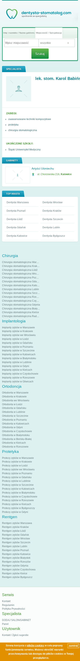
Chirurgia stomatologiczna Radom (21, 316)
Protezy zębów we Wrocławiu (18, 469)
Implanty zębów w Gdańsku (17, 342)
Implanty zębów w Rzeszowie (18, 377)
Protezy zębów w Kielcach (16, 504)
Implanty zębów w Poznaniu (17, 346)
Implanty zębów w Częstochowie (20, 373)
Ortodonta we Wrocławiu (15, 400)
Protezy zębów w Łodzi (15, 465)
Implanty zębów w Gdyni (15, 366)
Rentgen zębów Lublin (14, 546)
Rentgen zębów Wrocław (16, 538)
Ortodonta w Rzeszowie (15, 446)
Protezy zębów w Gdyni (15, 512)
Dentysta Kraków (51, 210)
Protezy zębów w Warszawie (18, 458)
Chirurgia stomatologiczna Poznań (21, 277)
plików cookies (35, 645)
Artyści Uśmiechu (43, 168)
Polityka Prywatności (13, 608)
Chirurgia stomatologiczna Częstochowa (24, 300)
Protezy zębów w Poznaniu (17, 473)
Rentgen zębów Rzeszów (16, 561)
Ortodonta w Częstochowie (17, 431)
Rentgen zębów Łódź (14, 530)
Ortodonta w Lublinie (13, 412)
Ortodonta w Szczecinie (15, 415)
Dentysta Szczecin (52, 219)
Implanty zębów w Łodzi (15, 339)
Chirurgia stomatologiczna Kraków (21, 266)
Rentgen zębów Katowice (16, 554)
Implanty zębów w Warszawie (18, 327)
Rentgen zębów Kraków (15, 527)
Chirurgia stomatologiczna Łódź (20, 270)
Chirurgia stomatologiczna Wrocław (22, 273)
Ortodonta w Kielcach (14, 442)
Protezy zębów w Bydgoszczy (18, 508)
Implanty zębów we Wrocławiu (19, 335)
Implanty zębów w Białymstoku (19, 358)
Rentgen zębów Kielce (14, 573)
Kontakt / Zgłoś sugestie (15, 635)
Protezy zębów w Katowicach (18, 488)
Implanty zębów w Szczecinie (18, 350)
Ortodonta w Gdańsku (14, 408)
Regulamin (8, 605)
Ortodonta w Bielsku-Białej (17, 439)
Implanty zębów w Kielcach (17, 369)
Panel (5, 624)
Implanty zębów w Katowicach (18, 354)
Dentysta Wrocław (52, 202)
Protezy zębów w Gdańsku (17, 477)
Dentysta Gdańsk (16, 227)
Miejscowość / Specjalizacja (49, 33)
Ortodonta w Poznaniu (14, 419)
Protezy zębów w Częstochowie (19, 496)
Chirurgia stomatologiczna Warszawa (23, 262)
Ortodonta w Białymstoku (16, 435)
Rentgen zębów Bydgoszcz (17, 577)
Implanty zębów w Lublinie (17, 362)
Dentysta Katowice (17, 235)
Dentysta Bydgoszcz (53, 235)
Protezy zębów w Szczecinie (18, 484)
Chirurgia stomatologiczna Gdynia (21, 304)
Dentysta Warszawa (18, 202)
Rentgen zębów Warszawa (17, 523)
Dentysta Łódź (15, 219)
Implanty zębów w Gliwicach (17, 381)
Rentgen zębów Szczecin (16, 542)
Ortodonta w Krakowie (14, 396)
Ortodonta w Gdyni (12, 427)
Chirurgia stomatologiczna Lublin (20, 289)
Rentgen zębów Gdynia (15, 565)
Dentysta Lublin (51, 227)
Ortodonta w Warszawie (15, 392)
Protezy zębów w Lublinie (16, 481)
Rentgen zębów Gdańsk (15, 534)
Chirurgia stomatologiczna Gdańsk (21, 281)
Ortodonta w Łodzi (12, 404)
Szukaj (40, 53)
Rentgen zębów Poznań (15, 550)
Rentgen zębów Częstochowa (18, 569)
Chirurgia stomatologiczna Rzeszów (22, 296)
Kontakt (6, 601)
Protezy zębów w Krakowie (17, 461)
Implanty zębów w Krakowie (17, 331)
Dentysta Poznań (16, 210)
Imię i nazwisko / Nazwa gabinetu (19, 33)
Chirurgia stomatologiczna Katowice (22, 285)
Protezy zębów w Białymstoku (18, 492)
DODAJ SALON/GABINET (16, 620)
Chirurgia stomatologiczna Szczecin (22, 293)
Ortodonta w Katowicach (15, 423)
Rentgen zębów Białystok (16, 557)
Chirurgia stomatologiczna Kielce (20, 312)
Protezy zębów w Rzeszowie (18, 500)
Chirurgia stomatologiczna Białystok (22, 308)
